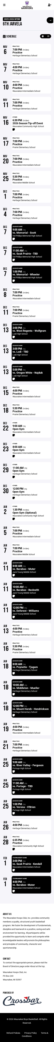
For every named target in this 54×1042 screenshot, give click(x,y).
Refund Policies (13, 1033)
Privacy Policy (30, 1033)
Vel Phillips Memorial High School (27, 235)
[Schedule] (48, 36)
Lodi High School (20, 333)
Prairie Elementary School (24, 147)
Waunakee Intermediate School (26, 91)
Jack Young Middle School (24, 572)
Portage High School (22, 768)
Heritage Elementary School (25, 55)
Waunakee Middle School (24, 182)
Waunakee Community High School (28, 126)
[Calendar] (42, 36)
